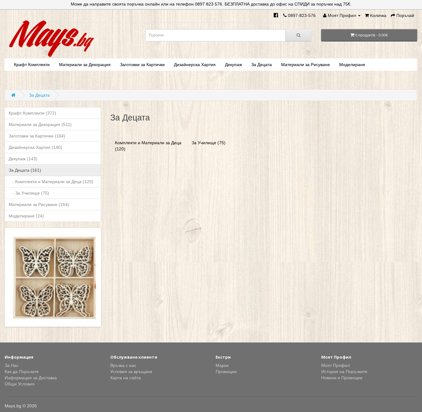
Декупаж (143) (23, 158)
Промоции (226, 371)
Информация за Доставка (31, 377)
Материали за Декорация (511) (40, 124)
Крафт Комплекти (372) (32, 113)
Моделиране (352, 64)
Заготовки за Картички (142, 64)
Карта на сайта (125, 377)
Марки (222, 365)
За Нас (12, 365)
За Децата (261, 64)
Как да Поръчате (22, 371)
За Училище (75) (209, 142)
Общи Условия (20, 383)
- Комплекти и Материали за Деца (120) (51, 181)
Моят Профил (335, 365)
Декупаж (233, 64)
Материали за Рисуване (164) (39, 204)
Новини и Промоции (341, 377)
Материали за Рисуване (305, 64)
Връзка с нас (123, 365)
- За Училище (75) (29, 193)
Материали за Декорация (85, 64)
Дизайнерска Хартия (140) (35, 147)
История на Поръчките (344, 371)
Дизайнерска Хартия (195, 64)
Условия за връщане (131, 371)
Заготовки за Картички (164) (37, 135)
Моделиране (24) (26, 215)
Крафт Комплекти (32, 64)
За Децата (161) (25, 170)
